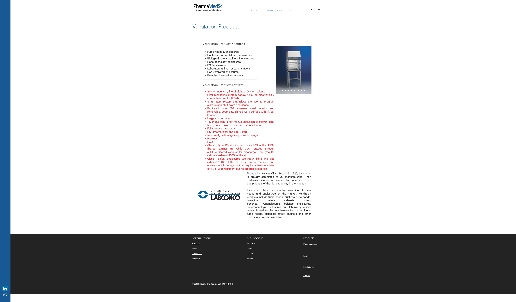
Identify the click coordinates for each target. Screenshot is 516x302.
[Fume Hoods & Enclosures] (282, 90)
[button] (259, 10)
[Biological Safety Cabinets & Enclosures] (298, 90)
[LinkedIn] (5, 288)
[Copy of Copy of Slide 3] (291, 90)
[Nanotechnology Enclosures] (295, 90)
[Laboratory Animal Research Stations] (301, 90)
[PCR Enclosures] (285, 90)
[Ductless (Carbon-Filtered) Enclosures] (304, 90)
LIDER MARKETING (225, 284)
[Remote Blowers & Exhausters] (288, 90)
